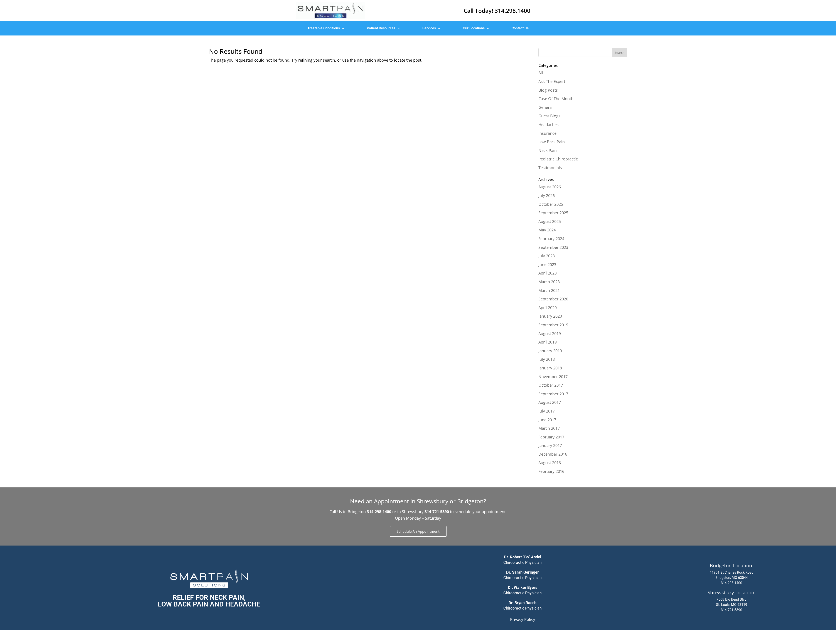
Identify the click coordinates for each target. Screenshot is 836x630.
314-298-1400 (731, 583)
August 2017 (549, 402)
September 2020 (553, 299)
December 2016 (552, 454)
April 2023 (547, 273)
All (540, 72)
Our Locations (474, 28)
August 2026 (549, 186)
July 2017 (546, 411)
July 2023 (546, 255)
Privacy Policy (522, 619)
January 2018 (550, 368)
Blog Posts (548, 90)
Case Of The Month (555, 98)
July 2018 (546, 359)
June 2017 (547, 419)
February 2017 (551, 437)
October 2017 (550, 385)
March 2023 (549, 281)
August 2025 (549, 221)
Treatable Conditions (323, 28)
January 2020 (550, 316)
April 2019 (547, 342)
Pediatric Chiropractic (558, 159)
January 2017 (550, 445)
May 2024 (547, 229)
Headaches (548, 124)
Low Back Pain (551, 141)
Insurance (547, 133)
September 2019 (553, 324)
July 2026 (546, 195)
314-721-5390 (731, 610)
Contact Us (520, 28)
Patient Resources (381, 28)
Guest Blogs (549, 115)
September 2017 (553, 393)
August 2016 (549, 462)
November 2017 (553, 376)
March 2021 (549, 290)
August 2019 (549, 333)
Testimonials (550, 167)
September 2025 (553, 212)
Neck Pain (547, 150)
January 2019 (550, 350)
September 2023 (553, 247)
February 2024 (551, 238)
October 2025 (550, 204)
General (545, 107)
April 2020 (547, 307)
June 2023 (547, 264)
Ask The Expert (551, 81)
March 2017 (549, 428)
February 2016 (551, 471)
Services (429, 28)
